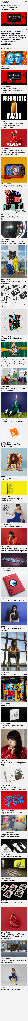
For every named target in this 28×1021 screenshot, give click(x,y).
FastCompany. (6, 44)
